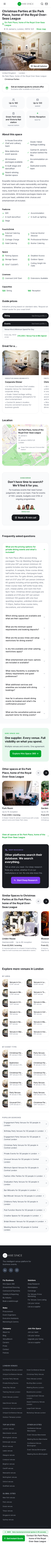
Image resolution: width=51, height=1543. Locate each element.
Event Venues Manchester (36, 1435)
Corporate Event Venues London (35, 1397)
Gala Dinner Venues (10, 1403)
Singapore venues (9, 1515)
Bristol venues (8, 1446)
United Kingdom (9, 73)
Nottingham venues (10, 1477)
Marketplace (33, 1287)
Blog (4, 1335)
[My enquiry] (46, 4)
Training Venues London (11, 1392)
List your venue (34, 1303)
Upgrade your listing (35, 1339)
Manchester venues (10, 1433)
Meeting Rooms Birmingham (37, 1454)
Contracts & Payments (11, 1291)
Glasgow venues (9, 1455)
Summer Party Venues (10, 1379)
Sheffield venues (9, 1486)
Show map (41, 29)
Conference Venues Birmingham (34, 1444)
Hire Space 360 (9, 1284)
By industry (7, 1298)
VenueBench (7, 1339)
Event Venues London (10, 1397)
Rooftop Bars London (34, 1383)
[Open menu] (5, 4)
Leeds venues (8, 1451)
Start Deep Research (27, 880)
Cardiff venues (8, 1468)
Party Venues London (34, 1379)
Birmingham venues (10, 1437)
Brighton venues (9, 1464)
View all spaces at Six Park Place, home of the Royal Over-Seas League (23, 835)
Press (5, 1346)
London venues (8, 1429)
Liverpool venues (9, 1460)
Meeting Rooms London (35, 1387)
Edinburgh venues (9, 1442)
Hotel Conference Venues (36, 1370)
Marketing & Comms (10, 1322)
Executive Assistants (10, 1318)
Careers (6, 1342)
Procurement (8, 1311)
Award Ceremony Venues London (36, 1403)
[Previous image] (5, 793)
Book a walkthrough (10, 1301)
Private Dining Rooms (10, 1383)
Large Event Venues (34, 1408)
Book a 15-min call (27, 517)
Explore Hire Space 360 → (25, 753)
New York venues (9, 1498)
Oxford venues (8, 1482)
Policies (6, 1353)
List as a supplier (34, 1307)
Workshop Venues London (36, 1413)
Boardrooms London (34, 1392)
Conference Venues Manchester (34, 1429)
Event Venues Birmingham (36, 1450)
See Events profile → (39, 324)
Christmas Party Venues (35, 1374)
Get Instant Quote (15, 1538)
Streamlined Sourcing (11, 1287)
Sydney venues (8, 1520)
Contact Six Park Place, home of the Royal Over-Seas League (37, 1538)
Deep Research (34, 1284)
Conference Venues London (13, 1370)
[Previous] (38, 773)
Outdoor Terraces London (12, 1417)
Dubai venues (8, 1506)
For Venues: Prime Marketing (35, 1295)
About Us (6, 1332)
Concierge (32, 1291)
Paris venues (7, 1502)
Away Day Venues (9, 1387)
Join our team (33, 1332)
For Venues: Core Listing (37, 1300)
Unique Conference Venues (12, 1374)
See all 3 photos (40, 66)
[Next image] (35, 793)
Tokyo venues (8, 1511)
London (22, 73)
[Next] (46, 773)
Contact (6, 1349)
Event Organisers (9, 1315)
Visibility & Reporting (10, 1294)
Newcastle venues (9, 1473)
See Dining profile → (39, 316)
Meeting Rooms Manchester (37, 1439)
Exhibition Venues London (12, 1408)
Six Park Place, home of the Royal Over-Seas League (24, 23)
